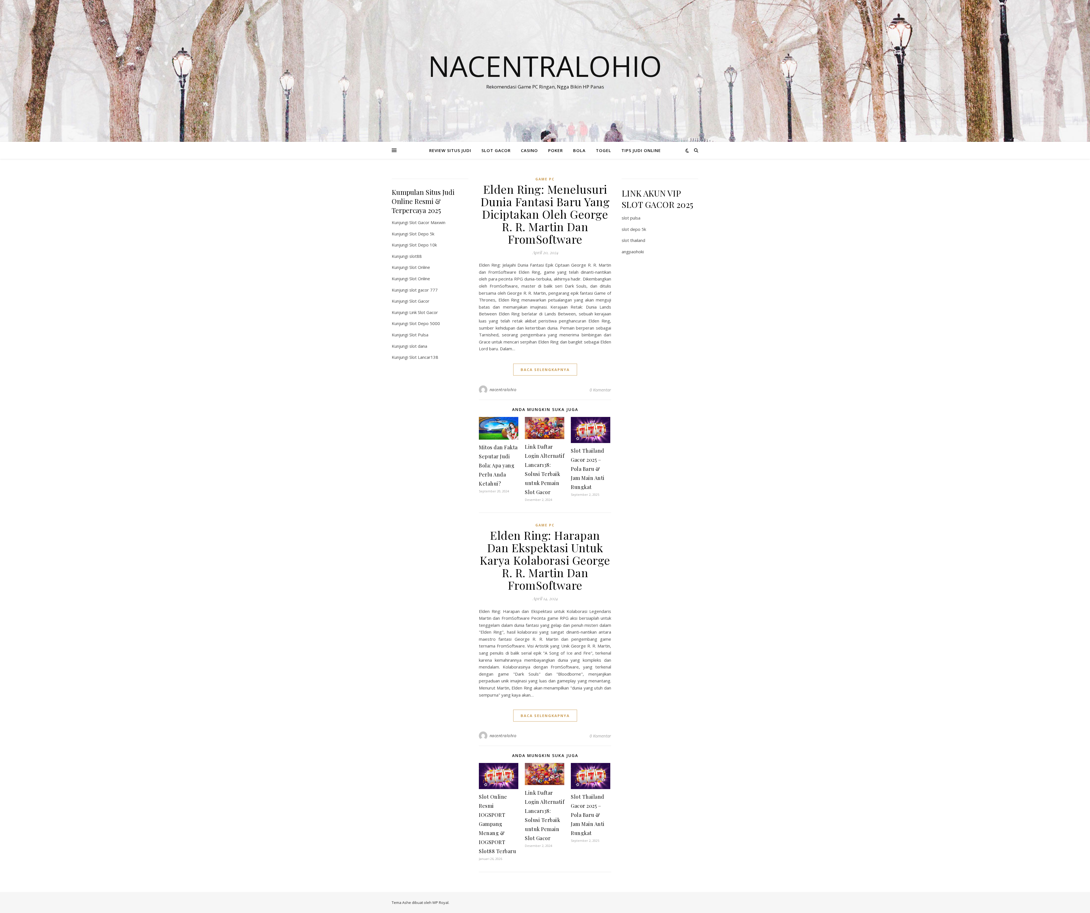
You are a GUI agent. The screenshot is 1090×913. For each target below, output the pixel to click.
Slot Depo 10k (423, 245)
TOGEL (603, 150)
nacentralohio (503, 389)
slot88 (415, 256)
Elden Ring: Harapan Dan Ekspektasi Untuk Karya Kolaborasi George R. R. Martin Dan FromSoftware (545, 560)
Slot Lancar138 (423, 357)
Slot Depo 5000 (424, 323)
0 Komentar (600, 390)
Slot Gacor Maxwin (427, 222)
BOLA (579, 150)
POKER (555, 150)
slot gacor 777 (423, 290)
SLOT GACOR (496, 150)
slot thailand (633, 240)
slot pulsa (631, 218)
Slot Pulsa (418, 335)
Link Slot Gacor (423, 312)
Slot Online (419, 267)
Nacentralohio (545, 66)
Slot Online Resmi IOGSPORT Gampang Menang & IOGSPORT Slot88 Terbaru (497, 824)
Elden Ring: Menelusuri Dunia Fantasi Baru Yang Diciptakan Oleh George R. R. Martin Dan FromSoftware (545, 214)
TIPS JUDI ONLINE (641, 150)
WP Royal (440, 902)
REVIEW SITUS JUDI (450, 150)
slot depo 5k (634, 229)
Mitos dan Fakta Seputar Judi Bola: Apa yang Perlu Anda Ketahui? (498, 465)
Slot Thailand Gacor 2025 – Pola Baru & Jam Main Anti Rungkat (588, 468)
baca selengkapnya (545, 369)
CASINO (529, 150)
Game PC (545, 179)
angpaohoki (633, 251)
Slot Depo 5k (421, 234)
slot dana (418, 346)
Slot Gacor (419, 301)
